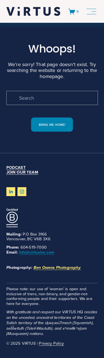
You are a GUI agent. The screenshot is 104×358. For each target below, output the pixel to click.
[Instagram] (21, 191)
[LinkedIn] (10, 191)
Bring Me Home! (52, 125)
